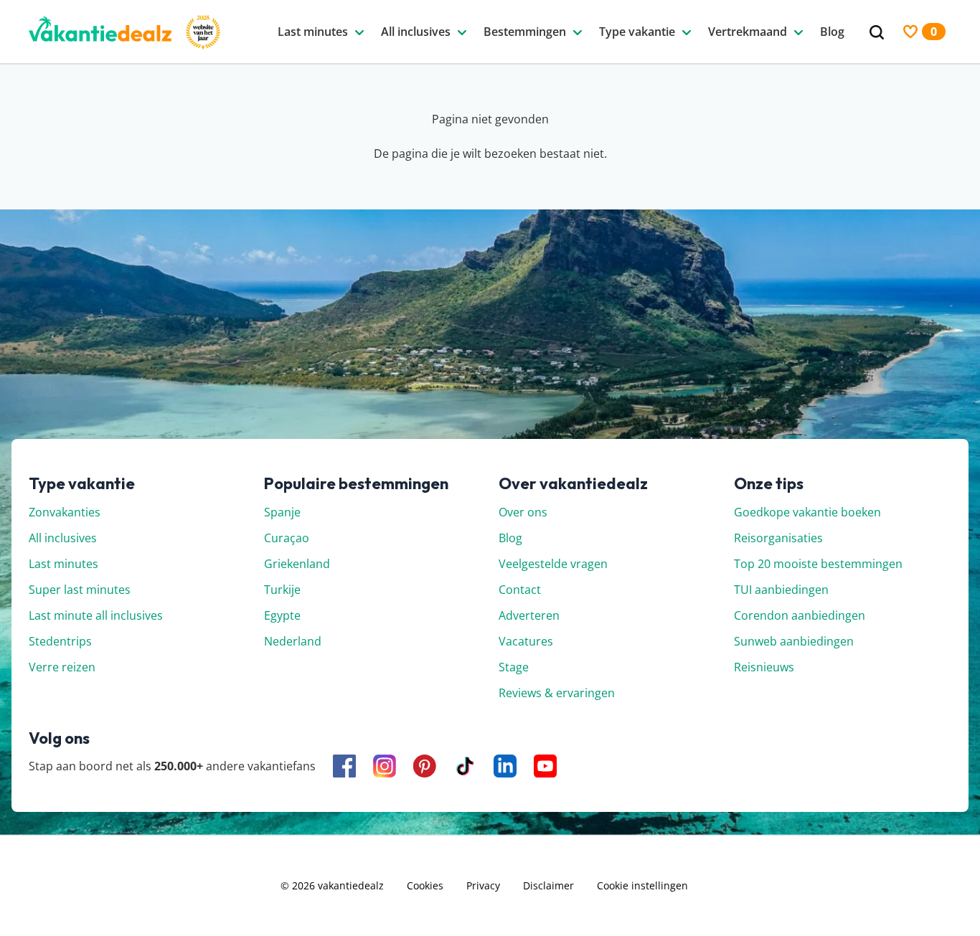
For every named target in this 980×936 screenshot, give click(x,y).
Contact (520, 589)
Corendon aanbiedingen (799, 615)
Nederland (292, 641)
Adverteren (529, 615)
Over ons (523, 512)
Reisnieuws (764, 667)
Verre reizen (62, 667)
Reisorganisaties (778, 538)
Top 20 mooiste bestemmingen (818, 564)
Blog (510, 538)
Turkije (282, 589)
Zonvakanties (64, 512)
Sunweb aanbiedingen (794, 641)
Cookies (425, 885)
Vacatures (526, 641)
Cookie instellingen (642, 885)
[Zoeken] (876, 33)
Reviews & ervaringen (557, 693)
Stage (514, 667)
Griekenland (297, 564)
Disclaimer (548, 885)
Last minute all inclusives (96, 615)
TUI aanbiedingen (781, 589)
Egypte (282, 615)
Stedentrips (60, 641)
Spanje (282, 512)
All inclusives (63, 538)
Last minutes (63, 564)
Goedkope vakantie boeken (807, 512)
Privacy (483, 885)
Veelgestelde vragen (553, 564)
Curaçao (286, 538)
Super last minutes (80, 589)
